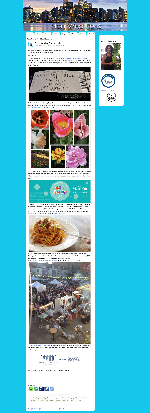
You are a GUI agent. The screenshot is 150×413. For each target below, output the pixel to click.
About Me (62, 408)
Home (30, 34)
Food (38, 34)
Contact (91, 34)
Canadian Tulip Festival (37, 398)
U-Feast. (51, 204)
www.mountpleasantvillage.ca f (45, 176)
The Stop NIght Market (46, 400)
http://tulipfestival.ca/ (37, 107)
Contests (82, 34)
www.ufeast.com (59, 213)
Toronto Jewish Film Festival (65, 400)
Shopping (65, 34)
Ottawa (77, 398)
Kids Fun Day (51, 398)
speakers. (37, 350)
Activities (56, 34)
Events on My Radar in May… (49, 43)
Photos (73, 34)
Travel (47, 34)
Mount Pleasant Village (65, 398)
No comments (40, 46)
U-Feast (78, 400)
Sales (47, 408)
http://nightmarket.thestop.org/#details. (44, 260)
